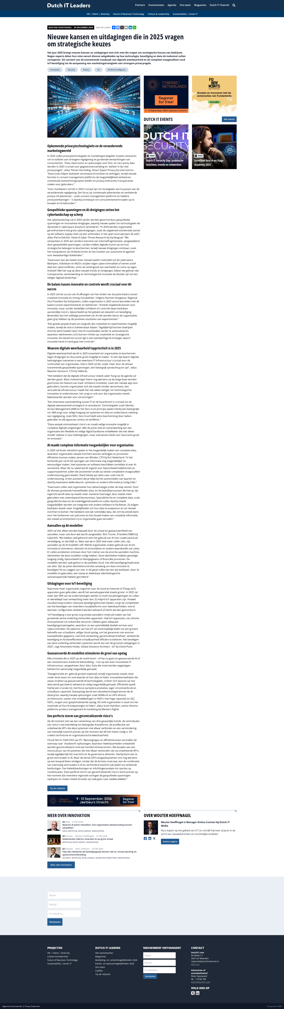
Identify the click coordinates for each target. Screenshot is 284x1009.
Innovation (55, 69)
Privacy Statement (32, 1006)
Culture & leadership (57, 956)
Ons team (100, 967)
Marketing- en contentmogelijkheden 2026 (116, 960)
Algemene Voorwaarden (12, 1006)
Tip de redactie (57, 788)
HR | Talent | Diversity (58, 953)
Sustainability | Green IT (59, 963)
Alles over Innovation (61, 864)
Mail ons (195, 964)
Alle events (229, 119)
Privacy (86, 69)
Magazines (100, 956)
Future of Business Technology (62, 960)
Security (71, 69)
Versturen (54, 922)
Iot (98, 69)
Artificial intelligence (116, 69)
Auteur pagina (170, 841)
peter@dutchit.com (200, 982)
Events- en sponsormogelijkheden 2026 (114, 963)
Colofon (99, 970)
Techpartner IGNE (274, 1006)
